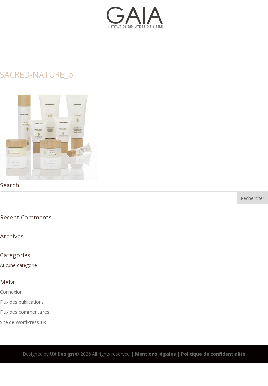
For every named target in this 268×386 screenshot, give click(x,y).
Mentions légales (155, 354)
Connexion (11, 292)
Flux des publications (22, 302)
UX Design (61, 354)
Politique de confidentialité (213, 354)
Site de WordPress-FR (23, 322)
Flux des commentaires (24, 312)
